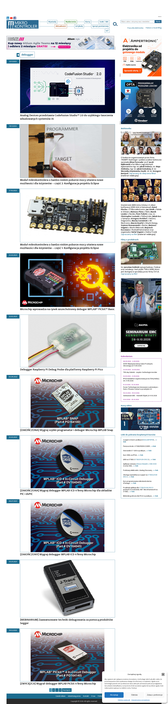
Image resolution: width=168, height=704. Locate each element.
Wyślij (158, 21)
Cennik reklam (60, 696)
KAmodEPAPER (148, 439)
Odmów (134, 695)
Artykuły (79, 26)
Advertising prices (74, 696)
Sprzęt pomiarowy (100, 26)
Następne (67, 690)
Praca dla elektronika (135, 28)
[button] (163, 674)
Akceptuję (114, 695)
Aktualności (61, 26)
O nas (93, 696)
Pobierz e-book (153, 28)
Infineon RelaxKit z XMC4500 (146, 463)
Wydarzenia (71, 21)
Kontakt (86, 696)
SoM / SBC (104, 21)
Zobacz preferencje (154, 695)
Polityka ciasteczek (124, 700)
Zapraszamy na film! (129, 234)
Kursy (87, 21)
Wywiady (52, 21)
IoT (107, 30)
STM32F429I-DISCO (142, 459)
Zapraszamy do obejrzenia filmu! (142, 173)
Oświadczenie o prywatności (140, 700)
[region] (141, 379)
